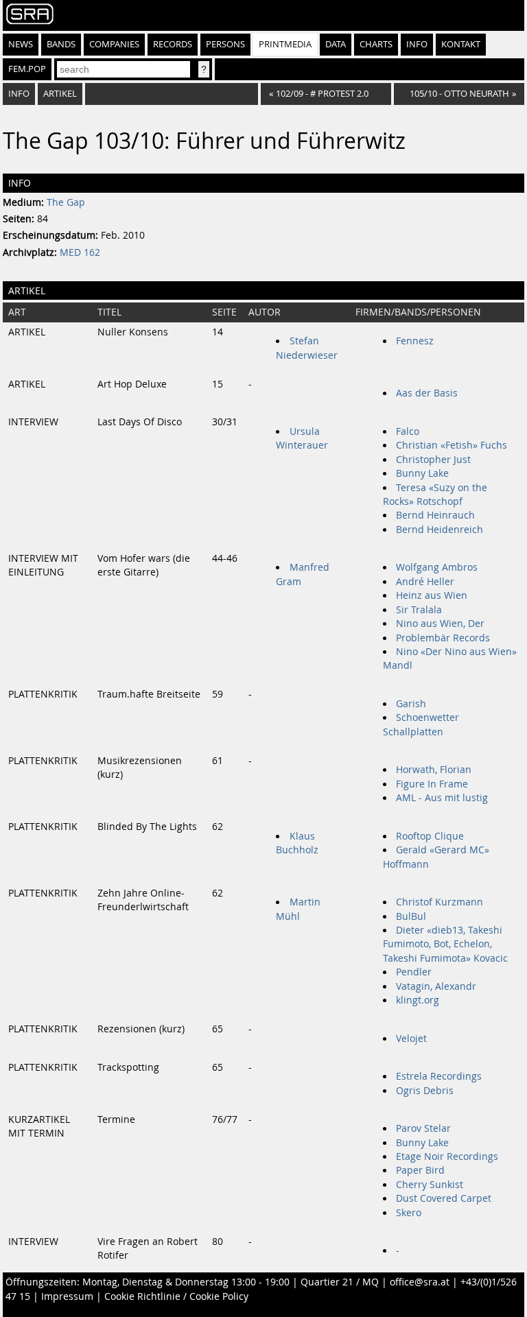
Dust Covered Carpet (443, 1198)
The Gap (66, 202)
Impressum (67, 1296)
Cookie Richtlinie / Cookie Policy (176, 1296)
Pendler (414, 972)
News (20, 44)
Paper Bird (420, 1170)
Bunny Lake (422, 473)
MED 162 (80, 252)
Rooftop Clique (430, 836)
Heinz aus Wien (431, 595)
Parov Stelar (423, 1128)
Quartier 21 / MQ (340, 1282)
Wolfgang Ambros (437, 567)
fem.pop (27, 69)
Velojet (411, 1038)
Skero (408, 1213)
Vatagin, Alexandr (436, 986)
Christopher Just (433, 459)
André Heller (425, 582)
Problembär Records (443, 638)
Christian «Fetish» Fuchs (451, 445)
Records (172, 44)
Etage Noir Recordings (447, 1156)
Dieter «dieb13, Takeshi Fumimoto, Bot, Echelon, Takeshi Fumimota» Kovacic (445, 944)
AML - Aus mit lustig (442, 798)
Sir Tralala (419, 610)
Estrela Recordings (439, 1076)
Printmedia (285, 44)
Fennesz (415, 341)
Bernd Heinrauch (435, 515)
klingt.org (417, 1000)
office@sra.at (419, 1282)
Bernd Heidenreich (439, 529)
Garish (411, 704)
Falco (407, 431)
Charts (376, 44)
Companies (114, 44)
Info (417, 44)
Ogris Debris (425, 1090)
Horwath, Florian (433, 769)
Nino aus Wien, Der (440, 623)
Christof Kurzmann (439, 902)
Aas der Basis (427, 393)
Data (335, 44)
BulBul (411, 916)
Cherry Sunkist (429, 1184)
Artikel (60, 93)
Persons (225, 44)
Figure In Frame (432, 784)
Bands (61, 44)
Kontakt (460, 44)
